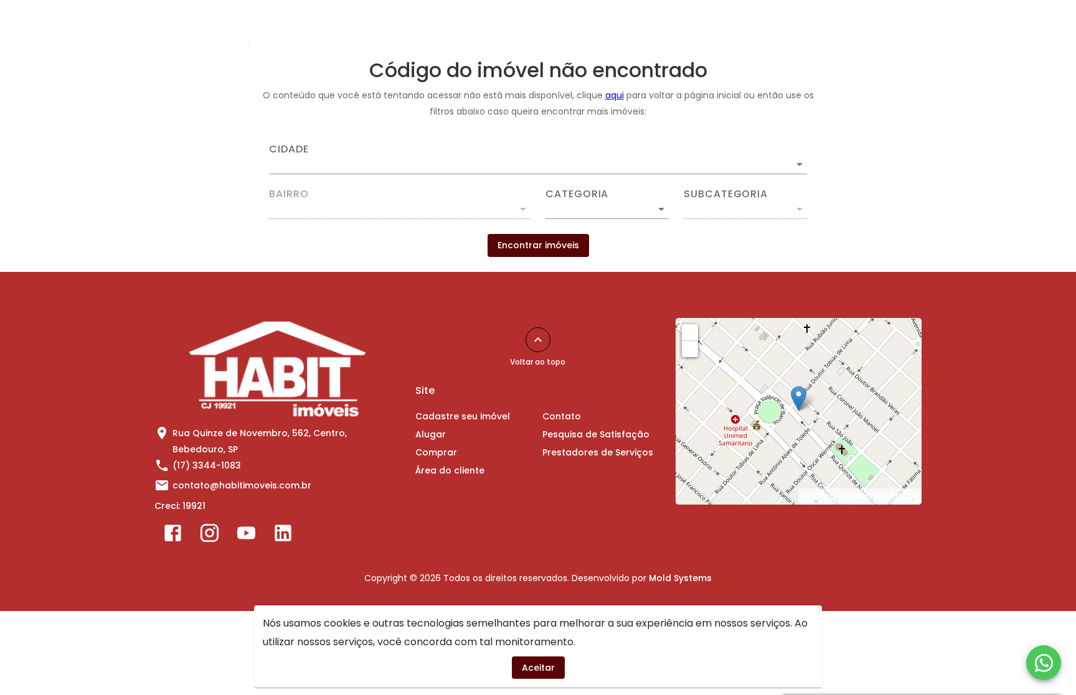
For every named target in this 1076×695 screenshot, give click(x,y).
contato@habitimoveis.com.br (241, 485)
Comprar (619, 29)
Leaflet (817, 496)
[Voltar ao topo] (538, 339)
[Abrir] (799, 164)
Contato (778, 29)
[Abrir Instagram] (209, 535)
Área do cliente (699, 29)
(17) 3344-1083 (206, 465)
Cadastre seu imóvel (470, 29)
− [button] (690, 348)
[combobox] (538, 159)
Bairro (289, 194)
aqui (614, 95)
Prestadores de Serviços (597, 452)
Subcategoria (726, 194)
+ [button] (690, 331)
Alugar (558, 29)
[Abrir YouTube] (246, 535)
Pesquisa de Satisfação (595, 434)
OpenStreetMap (882, 496)
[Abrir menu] (902, 29)
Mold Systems (680, 578)
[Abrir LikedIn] (283, 535)
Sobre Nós (846, 29)
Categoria (576, 194)
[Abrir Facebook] (173, 535)
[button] (607, 209)
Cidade (289, 149)
